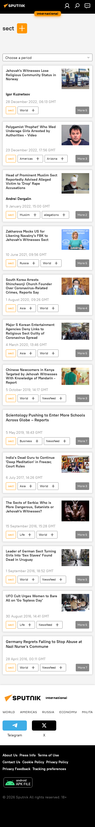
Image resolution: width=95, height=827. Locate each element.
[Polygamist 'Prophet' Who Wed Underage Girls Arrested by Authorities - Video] (75, 135)
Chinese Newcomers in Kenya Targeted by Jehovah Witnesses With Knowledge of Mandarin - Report (31, 376)
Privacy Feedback (16, 769)
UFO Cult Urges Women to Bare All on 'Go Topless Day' (31, 598)
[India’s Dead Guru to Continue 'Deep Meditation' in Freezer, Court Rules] (75, 464)
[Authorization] (67, 6)
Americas (26, 158)
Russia (24, 263)
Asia (23, 308)
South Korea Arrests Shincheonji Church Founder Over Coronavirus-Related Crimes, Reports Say (29, 286)
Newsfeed (49, 398)
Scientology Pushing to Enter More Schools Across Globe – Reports (45, 417)
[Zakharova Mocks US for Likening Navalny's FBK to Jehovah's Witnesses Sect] (75, 239)
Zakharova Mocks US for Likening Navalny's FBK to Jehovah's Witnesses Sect (27, 235)
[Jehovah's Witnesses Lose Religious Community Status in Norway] (75, 79)
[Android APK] (18, 783)
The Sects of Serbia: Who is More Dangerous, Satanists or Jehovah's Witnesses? (30, 507)
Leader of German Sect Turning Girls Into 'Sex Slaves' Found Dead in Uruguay (31, 555)
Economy (68, 712)
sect (8, 28)
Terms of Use (48, 755)
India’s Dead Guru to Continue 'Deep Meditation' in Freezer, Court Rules (30, 462)
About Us (10, 755)
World (24, 110)
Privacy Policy (57, 762)
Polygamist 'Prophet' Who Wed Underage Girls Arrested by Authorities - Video (31, 131)
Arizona (52, 158)
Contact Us (11, 762)
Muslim (25, 215)
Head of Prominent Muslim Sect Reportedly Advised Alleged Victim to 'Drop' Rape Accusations (31, 181)
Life (22, 534)
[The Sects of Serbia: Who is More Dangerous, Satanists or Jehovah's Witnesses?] (75, 511)
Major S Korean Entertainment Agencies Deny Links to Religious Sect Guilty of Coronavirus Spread (30, 331)
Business (26, 441)
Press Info (28, 755)
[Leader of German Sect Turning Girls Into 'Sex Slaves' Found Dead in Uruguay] (75, 557)
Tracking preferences (49, 769)
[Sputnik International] (15, 7)
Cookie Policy (33, 762)
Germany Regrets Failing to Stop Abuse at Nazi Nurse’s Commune (44, 644)
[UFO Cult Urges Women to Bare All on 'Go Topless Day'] (75, 602)
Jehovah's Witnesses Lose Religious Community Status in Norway (31, 75)
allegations (51, 215)
